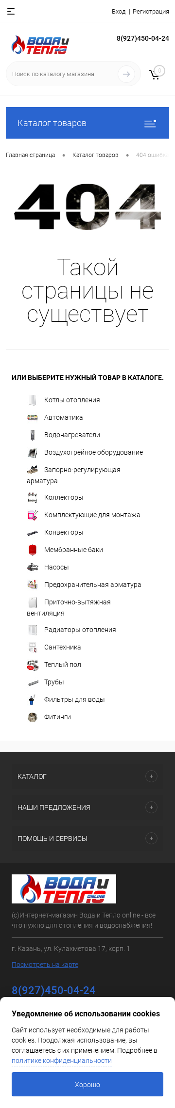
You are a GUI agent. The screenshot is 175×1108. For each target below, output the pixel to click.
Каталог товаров (52, 123)
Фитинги (57, 716)
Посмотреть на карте (45, 964)
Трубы (54, 681)
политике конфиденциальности (62, 1060)
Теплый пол (62, 664)
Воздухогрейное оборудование (93, 452)
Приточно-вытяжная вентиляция (69, 607)
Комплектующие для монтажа (92, 514)
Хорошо (87, 1085)
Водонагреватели (72, 434)
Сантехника (62, 646)
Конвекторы (64, 532)
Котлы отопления (72, 399)
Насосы (56, 566)
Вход (118, 11)
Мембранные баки (73, 549)
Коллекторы (64, 497)
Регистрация (151, 11)
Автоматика (63, 417)
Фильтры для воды (74, 699)
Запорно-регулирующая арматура (74, 474)
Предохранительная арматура (92, 584)
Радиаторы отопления (80, 629)
